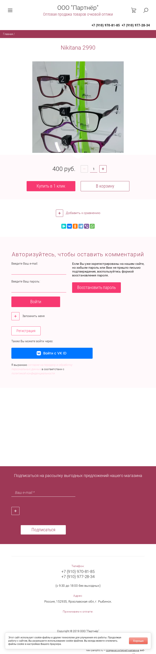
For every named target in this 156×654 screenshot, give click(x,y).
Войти (35, 301)
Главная (8, 34)
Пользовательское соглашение (48, 510)
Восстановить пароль (96, 287)
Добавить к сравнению (82, 213)
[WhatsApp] (92, 226)
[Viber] (86, 226)
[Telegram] (80, 226)
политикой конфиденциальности (33, 373)
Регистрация (26, 331)
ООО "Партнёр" (78, 7)
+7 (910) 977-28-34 (136, 25)
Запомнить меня (33, 316)
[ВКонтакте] (69, 226)
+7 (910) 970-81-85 (106, 25)
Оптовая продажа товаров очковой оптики (78, 14)
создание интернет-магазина (122, 650)
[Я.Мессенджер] (63, 226)
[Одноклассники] (75, 226)
